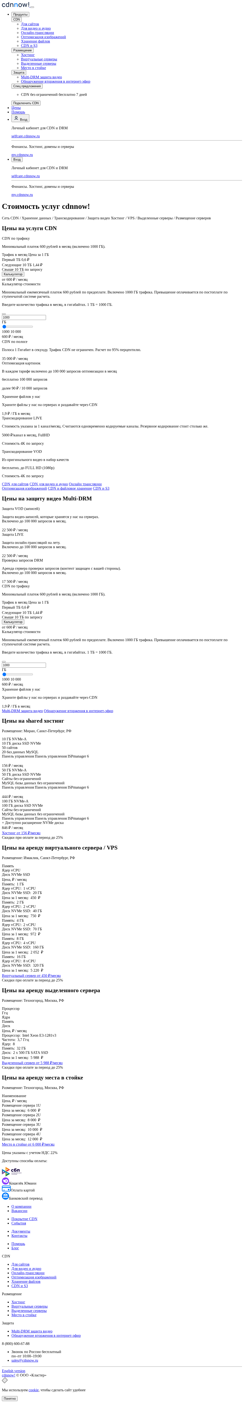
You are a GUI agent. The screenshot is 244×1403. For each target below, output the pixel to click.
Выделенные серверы (38, 63)
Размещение (22, 50)
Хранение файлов (35, 41)
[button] (4, 314)
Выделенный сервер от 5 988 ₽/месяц (32, 1063)
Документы (20, 1231)
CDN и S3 (29, 45)
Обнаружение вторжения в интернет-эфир (78, 711)
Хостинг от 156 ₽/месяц (21, 833)
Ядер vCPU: (12, 888)
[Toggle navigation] (32, 7)
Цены (16, 108)
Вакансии (19, 1211)
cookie (34, 1390)
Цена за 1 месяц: (16, 898)
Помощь (18, 112)
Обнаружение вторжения (55, 81)
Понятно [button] (10, 1398)
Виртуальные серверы (39, 59)
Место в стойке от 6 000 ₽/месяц (28, 1144)
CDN (16, 19)
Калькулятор (13, 274)
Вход (23, 119)
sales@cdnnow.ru (24, 1360)
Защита (18, 72)
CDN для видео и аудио (49, 484)
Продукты (20, 14)
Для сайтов (30, 24)
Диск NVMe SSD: (17, 893)
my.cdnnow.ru (22, 155)
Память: (9, 884)
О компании (21, 1206)
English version (13, 1371)
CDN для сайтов (15, 484)
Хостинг (28, 55)
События (18, 1223)
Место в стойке (33, 68)
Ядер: (7, 1044)
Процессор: (12, 1035)
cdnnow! (8, 1375)
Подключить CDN (26, 103)
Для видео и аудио (36, 28)
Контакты (19, 1236)
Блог (15, 1248)
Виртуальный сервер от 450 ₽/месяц (31, 976)
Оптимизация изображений (43, 37)
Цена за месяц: (15, 1110)
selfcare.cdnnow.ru (25, 136)
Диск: (7, 1053)
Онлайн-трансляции (37, 33)
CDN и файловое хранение (70, 488)
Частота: (9, 1040)
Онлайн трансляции (85, 484)
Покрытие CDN (24, 1219)
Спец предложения (27, 86)
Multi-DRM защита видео (41, 77)
